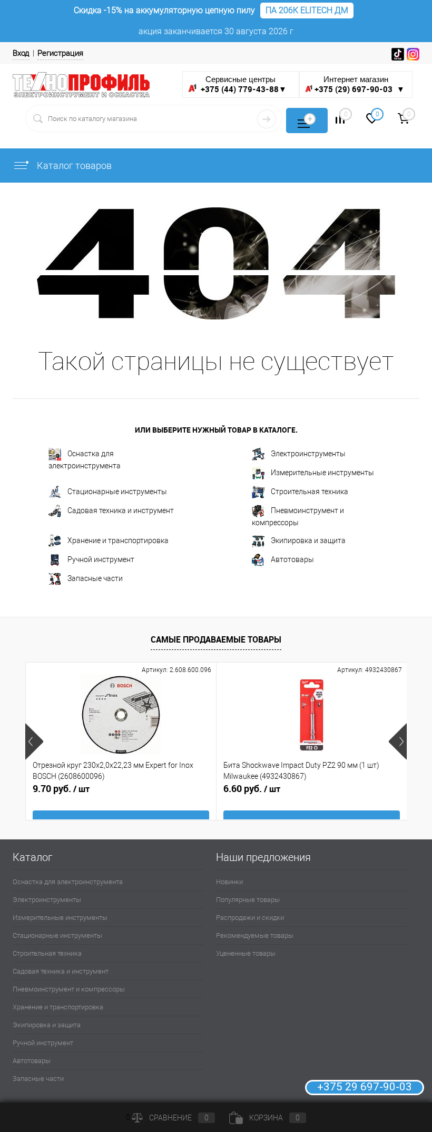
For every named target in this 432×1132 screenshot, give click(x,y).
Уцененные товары (246, 953)
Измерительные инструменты (322, 472)
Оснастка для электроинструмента (84, 459)
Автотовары (292, 559)
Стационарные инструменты (117, 491)
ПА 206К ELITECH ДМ (307, 10)
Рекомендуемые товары (254, 935)
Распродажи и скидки (250, 917)
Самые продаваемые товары (216, 639)
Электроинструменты (308, 453)
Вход (21, 53)
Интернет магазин (359, 84)
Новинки (229, 882)
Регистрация (60, 53)
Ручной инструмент (100, 559)
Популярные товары (248, 900)
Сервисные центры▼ (243, 84)
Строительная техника (309, 491)
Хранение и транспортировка (118, 540)
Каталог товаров (73, 165)
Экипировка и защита (308, 540)
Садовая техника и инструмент (120, 510)
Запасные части (95, 578)
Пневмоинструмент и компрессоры (298, 516)
